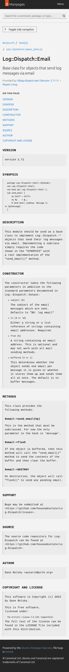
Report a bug (10, 84)
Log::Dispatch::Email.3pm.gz (24, 49)
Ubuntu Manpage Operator (36, 647)
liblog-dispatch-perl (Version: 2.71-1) (38, 80)
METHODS (8, 119)
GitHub (9, 651)
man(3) (23, 42)
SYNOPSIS (8, 104)
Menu (60, 3)
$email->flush (15, 442)
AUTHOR (8, 135)
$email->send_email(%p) (22, 419)
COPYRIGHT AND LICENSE (17, 140)
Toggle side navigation (21, 29)
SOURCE (7, 130)
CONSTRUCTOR (12, 114)
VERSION (8, 99)
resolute (9, 42)
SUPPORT (8, 125)
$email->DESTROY (17, 469)
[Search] (63, 15)
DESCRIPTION (10, 109)
